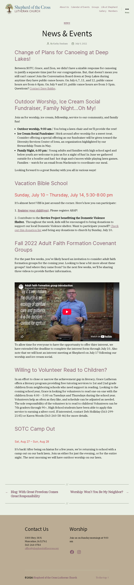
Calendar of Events (80, 7)
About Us (64, 7)
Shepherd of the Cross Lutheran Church (55, 577)
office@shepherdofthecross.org (42, 548)
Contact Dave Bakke (42, 88)
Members (113, 11)
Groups (95, 7)
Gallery (102, 11)
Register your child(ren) (33, 210)
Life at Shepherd (109, 7)
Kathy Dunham (60, 43)
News (67, 23)
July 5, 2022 (81, 43)
